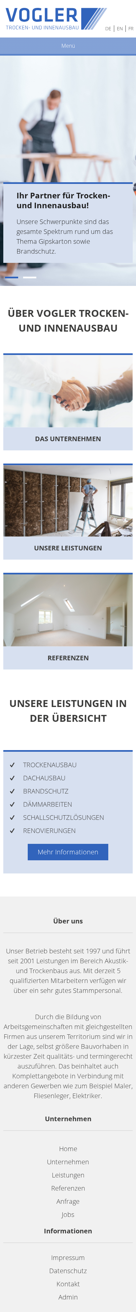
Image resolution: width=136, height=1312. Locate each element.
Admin (68, 1297)
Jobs (68, 1214)
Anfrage (68, 1201)
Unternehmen (68, 1161)
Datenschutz (68, 1270)
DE (108, 28)
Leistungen (68, 1175)
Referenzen (68, 1188)
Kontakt (68, 1283)
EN (120, 28)
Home (68, 1148)
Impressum (68, 1257)
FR (130, 28)
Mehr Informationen (68, 851)
